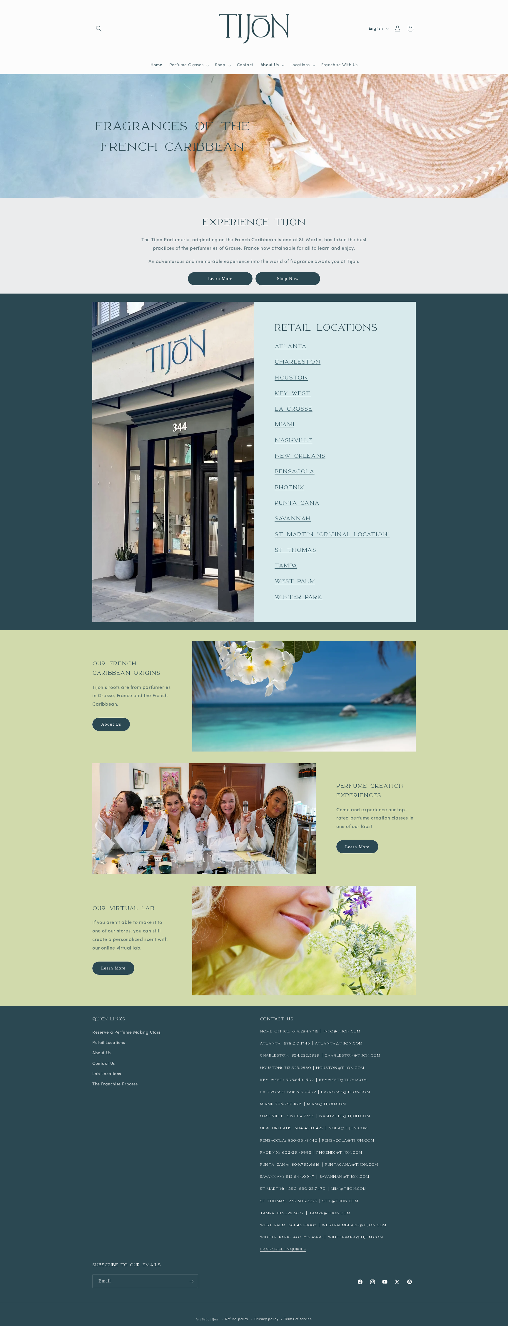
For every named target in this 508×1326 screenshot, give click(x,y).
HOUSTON (291, 377)
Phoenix (289, 486)
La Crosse (294, 408)
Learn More (220, 278)
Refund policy (236, 1319)
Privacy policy (266, 1319)
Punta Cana (297, 502)
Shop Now (288, 278)
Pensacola (295, 471)
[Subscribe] (191, 1281)
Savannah (293, 518)
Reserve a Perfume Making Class (126, 1032)
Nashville (294, 439)
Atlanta (290, 345)
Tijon (214, 1319)
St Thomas (295, 549)
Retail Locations (108, 1043)
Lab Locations (106, 1074)
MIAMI (284, 424)
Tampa (286, 565)
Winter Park (298, 596)
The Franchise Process (115, 1084)
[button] (98, 28)
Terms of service (298, 1319)
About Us (111, 724)
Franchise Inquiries (283, 1249)
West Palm (295, 580)
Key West (293, 392)
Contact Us (103, 1064)
